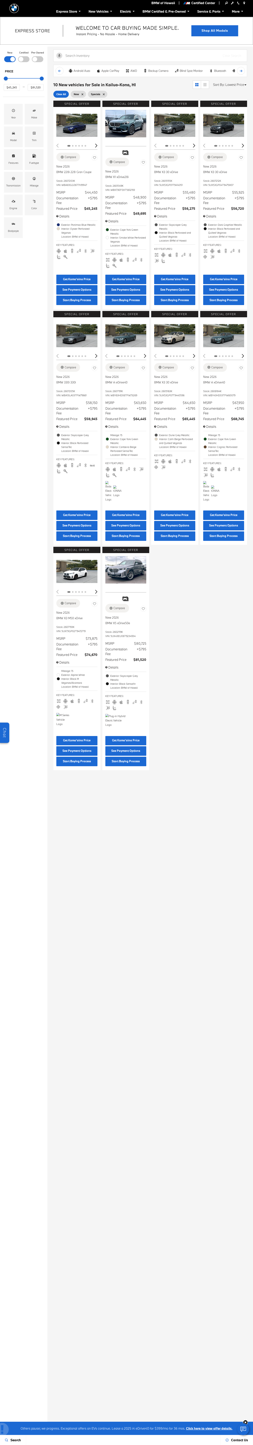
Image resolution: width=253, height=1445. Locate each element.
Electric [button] (125, 12)
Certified (23, 52)
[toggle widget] (243, 1429)
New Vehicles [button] (98, 12)
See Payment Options (76, 289)
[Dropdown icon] (226, 3)
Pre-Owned (37, 52)
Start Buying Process (77, 300)
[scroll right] (241, 71)
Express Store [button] (66, 12)
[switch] (10, 56)
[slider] (6, 79)
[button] (13, 114)
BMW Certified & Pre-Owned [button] (164, 12)
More (236, 12)
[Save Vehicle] (94, 158)
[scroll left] (59, 71)
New (9, 52)
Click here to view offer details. (209, 1428)
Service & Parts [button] (208, 12)
